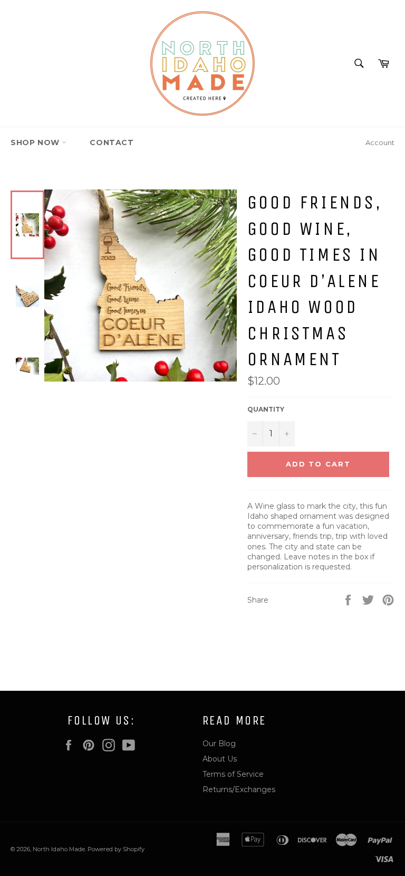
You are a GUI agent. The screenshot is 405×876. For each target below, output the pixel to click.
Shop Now (36, 142)
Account (379, 142)
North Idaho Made (59, 849)
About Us (219, 759)
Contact (111, 142)
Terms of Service (233, 774)
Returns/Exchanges (238, 789)
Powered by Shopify (116, 849)
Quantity (265, 409)
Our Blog (219, 743)
